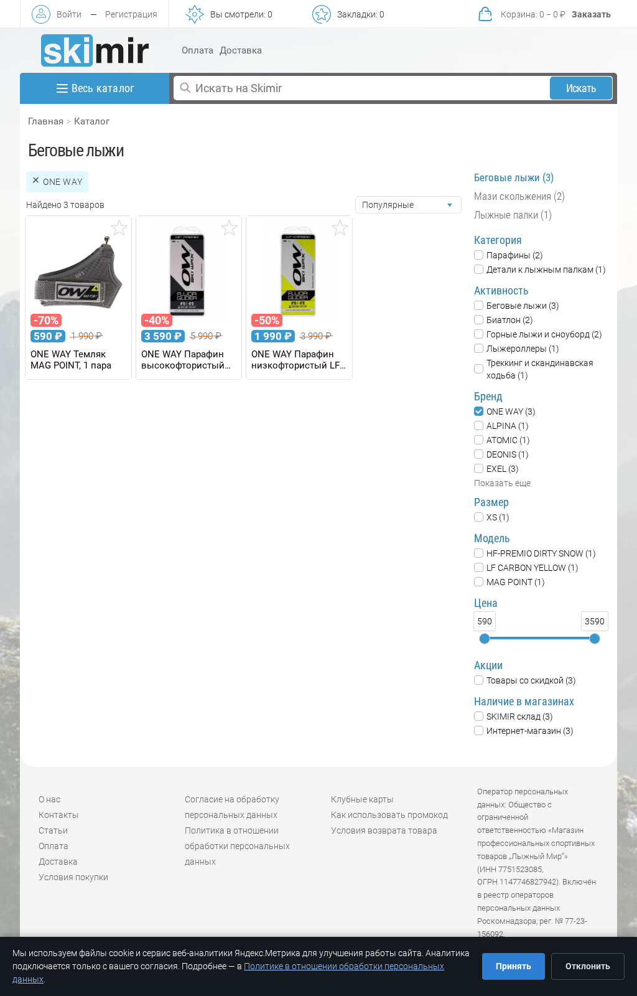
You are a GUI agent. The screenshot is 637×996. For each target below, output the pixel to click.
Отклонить (587, 966)
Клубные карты (362, 799)
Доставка (241, 50)
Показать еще (502, 483)
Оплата (197, 50)
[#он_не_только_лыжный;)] (95, 50)
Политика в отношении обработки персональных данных (237, 846)
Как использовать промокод (389, 815)
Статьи (53, 830)
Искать (581, 88)
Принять (513, 966)
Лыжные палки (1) (513, 215)
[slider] (484, 638)
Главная (45, 121)
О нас (49, 799)
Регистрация (131, 14)
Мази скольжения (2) (519, 196)
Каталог (91, 121)
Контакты (59, 815)
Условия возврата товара (384, 830)
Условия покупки (73, 877)
